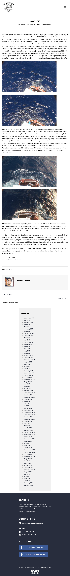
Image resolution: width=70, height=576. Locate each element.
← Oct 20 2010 (7, 295)
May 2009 (27, 404)
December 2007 (29, 432)
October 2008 (28, 417)
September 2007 (29, 439)
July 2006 (27, 461)
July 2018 (27, 320)
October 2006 (28, 454)
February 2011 (28, 371)
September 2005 (30, 470)
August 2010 (28, 382)
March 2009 (28, 408)
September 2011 (29, 360)
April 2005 (27, 478)
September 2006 (29, 457)
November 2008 (29, 415)
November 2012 (29, 342)
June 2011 (27, 364)
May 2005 (27, 476)
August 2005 (28, 472)
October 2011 (28, 358)
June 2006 (27, 463)
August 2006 (28, 459)
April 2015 (27, 331)
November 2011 (29, 355)
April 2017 (27, 327)
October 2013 (28, 336)
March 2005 (28, 481)
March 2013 (27, 340)
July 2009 (27, 402)
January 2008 (28, 430)
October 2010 (28, 377)
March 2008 (28, 428)
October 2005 (28, 467)
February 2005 (29, 483)
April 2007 (27, 446)
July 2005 (27, 474)
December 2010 (29, 373)
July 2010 (27, 384)
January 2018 (28, 322)
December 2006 (29, 450)
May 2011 (27, 366)
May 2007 (27, 443)
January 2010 (28, 391)
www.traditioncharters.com (12, 260)
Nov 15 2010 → (63, 298)
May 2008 (27, 424)
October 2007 (28, 437)
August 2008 (28, 421)
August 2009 (28, 399)
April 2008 (27, 426)
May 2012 (27, 351)
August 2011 (28, 362)
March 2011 (27, 369)
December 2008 (29, 413)
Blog (10, 270)
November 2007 (29, 435)
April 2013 (27, 338)
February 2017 (28, 329)
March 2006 (28, 465)
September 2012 (29, 344)
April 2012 (27, 353)
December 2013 (29, 333)
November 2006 (29, 452)
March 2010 (27, 388)
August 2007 (28, 441)
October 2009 (28, 395)
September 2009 (29, 397)
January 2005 (28, 485)
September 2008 (29, 419)
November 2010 (29, 375)
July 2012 (27, 347)
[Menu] (65, 7)
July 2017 (27, 325)
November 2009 (29, 393)
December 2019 (29, 318)
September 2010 (29, 380)
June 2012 (27, 349)
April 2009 (27, 406)
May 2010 (27, 386)
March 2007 (28, 448)
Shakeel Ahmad (35, 25)
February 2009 (28, 410)
